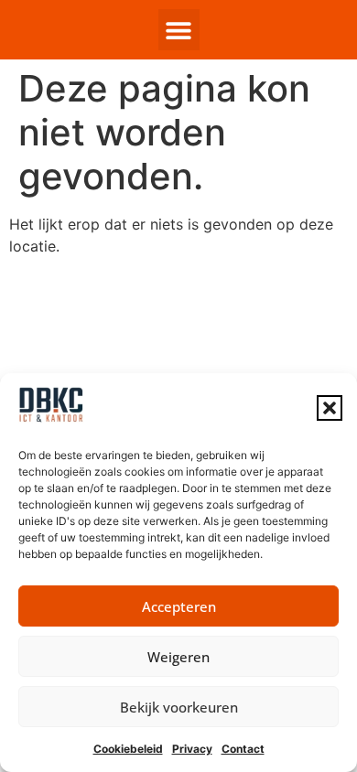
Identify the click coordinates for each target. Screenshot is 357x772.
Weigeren (178, 657)
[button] (329, 408)
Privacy (192, 749)
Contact (243, 749)
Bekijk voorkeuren (179, 707)
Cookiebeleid (128, 749)
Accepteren (179, 606)
